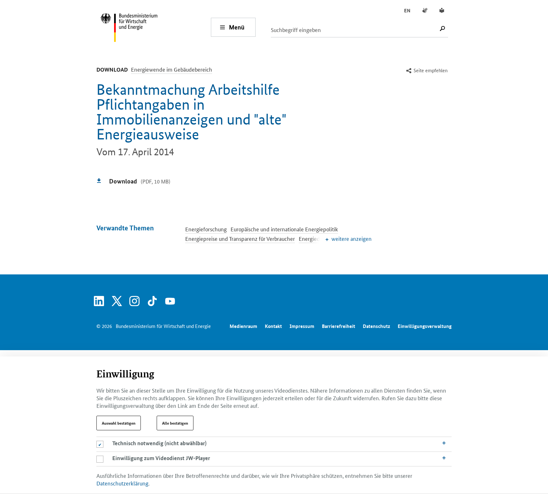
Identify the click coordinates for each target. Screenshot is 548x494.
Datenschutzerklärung (122, 483)
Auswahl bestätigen (118, 423)
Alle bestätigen (175, 423)
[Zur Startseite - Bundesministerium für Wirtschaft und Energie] (155, 27)
